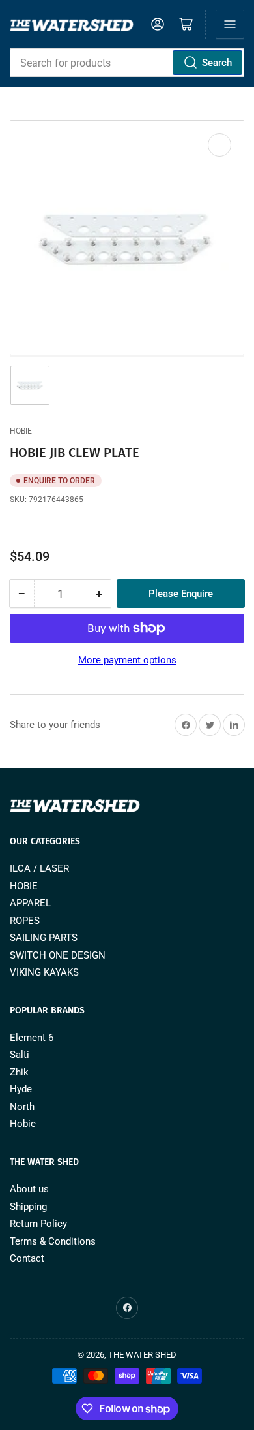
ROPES (25, 921)
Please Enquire (180, 593)
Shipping (28, 1207)
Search (217, 63)
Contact (27, 1258)
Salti (19, 1054)
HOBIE (24, 886)
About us (29, 1189)
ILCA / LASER (39, 868)
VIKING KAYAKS (44, 972)
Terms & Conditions (53, 1241)
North (22, 1107)
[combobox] (127, 62)
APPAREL (30, 903)
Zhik (19, 1072)
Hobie (21, 431)
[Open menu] (230, 24)
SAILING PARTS (44, 938)
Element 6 (31, 1037)
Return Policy (38, 1224)
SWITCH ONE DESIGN (58, 955)
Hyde (21, 1089)
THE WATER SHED (142, 1354)
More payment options (127, 660)
